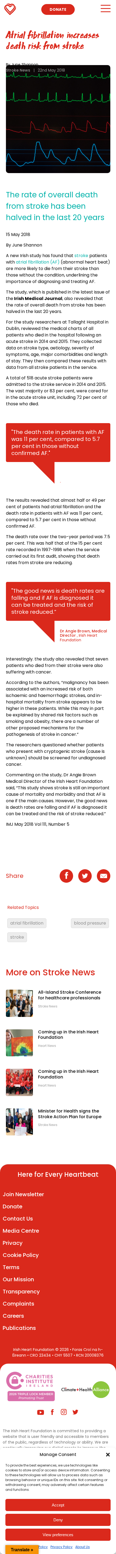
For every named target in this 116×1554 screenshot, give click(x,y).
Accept (58, 1505)
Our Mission (18, 1279)
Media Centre (21, 1231)
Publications (19, 1328)
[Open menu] (105, 11)
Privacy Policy (61, 1547)
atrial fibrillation (26, 923)
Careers (13, 1316)
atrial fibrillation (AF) (38, 262)
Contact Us (18, 1218)
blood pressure (90, 923)
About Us (82, 1547)
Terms (11, 1267)
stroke (80, 255)
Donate (58, 9)
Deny (58, 1520)
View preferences (58, 1534)
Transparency (21, 1291)
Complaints (18, 1303)
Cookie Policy (21, 1255)
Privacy (13, 1243)
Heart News (47, 1046)
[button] (108, 1454)
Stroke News (18, 70)
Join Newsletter (23, 1194)
